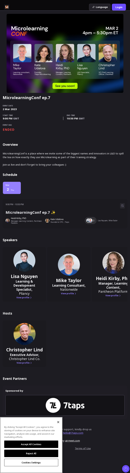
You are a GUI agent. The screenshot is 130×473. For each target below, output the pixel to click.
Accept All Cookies (31, 444)
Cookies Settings (31, 462)
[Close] (58, 422)
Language (102, 7)
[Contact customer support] (125, 468)
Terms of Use (83, 448)
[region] (31, 445)
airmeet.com (72, 440)
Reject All (31, 453)
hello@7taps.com (73, 432)
